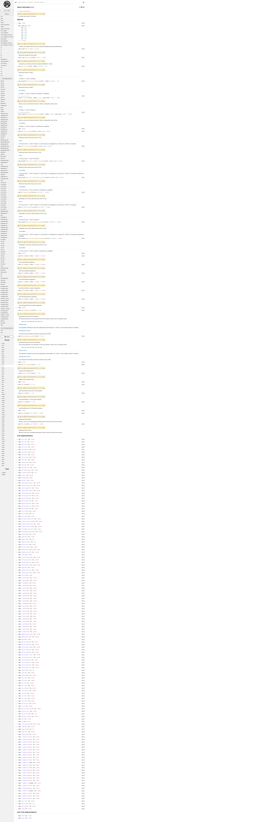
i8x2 (3, 384)
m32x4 (3, 412)
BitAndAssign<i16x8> (5, 150)
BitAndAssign (26, 529)
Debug (2, 109)
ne (1, 49)
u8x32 (3, 459)
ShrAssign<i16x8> (4, 221)
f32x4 (3, 347)
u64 (26, 454)
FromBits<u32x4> (4, 302)
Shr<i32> (2, 243)
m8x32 (3, 424)
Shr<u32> (3, 260)
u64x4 (3, 451)
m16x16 (3, 394)
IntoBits (3, 474)
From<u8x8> (3, 201)
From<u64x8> (4, 199)
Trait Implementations (7, 78)
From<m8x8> (3, 186)
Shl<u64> (3, 93)
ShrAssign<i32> (4, 233)
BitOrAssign (25, 524)
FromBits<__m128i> (5, 314)
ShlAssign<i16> (4, 123)
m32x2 (3, 410)
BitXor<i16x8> (4, 272)
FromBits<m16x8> (4, 306)
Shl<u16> (3, 91)
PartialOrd (25, 708)
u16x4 (3, 437)
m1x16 (3, 402)
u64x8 (3, 453)
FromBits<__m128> (5, 298)
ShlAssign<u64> (4, 125)
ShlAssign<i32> (4, 131)
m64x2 (3, 416)
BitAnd (24, 467)
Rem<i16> (3, 284)
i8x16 (3, 382)
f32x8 (3, 349)
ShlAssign (25, 483)
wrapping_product (5, 61)
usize (37, 48)
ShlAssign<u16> (4, 117)
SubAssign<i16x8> (4, 178)
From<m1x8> (3, 188)
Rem (23, 729)
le (1, 53)
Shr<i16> (2, 249)
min (1, 73)
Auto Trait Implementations (7, 328)
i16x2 (3, 359)
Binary (2, 107)
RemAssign (25, 549)
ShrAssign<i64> (4, 235)
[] (80, 7)
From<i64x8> (3, 194)
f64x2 (3, 351)
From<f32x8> (3, 209)
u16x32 (3, 435)
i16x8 (3, 366)
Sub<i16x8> (3, 239)
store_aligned (4, 30)
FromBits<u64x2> (4, 292)
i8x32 (3, 386)
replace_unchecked (5, 28)
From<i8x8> (3, 205)
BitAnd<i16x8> (4, 105)
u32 (26, 444)
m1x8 (3, 408)
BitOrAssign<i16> (4, 144)
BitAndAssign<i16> (5, 148)
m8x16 (3, 420)
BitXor (24, 711)
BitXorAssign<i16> (4, 140)
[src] (82, 7)
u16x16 (3, 431)
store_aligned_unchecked (6, 34)
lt (24, 273)
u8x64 (3, 463)
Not (1, 274)
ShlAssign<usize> (4, 113)
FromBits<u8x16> (4, 318)
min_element (4, 65)
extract (2, 22)
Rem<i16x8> (3, 282)
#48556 (43, 14)
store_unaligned (4, 32)
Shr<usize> (3, 264)
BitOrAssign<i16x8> (5, 146)
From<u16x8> (3, 192)
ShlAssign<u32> (4, 129)
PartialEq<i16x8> (4, 278)
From (23, 577)
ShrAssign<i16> (4, 237)
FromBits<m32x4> (4, 300)
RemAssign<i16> (4, 162)
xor (1, 71)
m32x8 (3, 414)
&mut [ (44, 131)
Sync (2, 332)
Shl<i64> (2, 97)
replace (2, 26)
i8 (25, 442)
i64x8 (3, 380)
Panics (20, 75)
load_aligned (3, 38)
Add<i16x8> (3, 152)
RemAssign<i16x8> (5, 160)
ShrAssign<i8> (4, 217)
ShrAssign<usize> (4, 229)
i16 (25, 27)
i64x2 (3, 376)
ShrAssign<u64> (4, 219)
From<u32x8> (4, 203)
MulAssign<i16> (4, 170)
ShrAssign (25, 642)
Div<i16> (2, 138)
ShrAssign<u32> (4, 223)
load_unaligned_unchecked (36, 238)
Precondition (22, 90)
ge (1, 57)
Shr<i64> (2, 262)
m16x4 (3, 398)
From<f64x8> (3, 184)
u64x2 (3, 449)
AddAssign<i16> (4, 213)
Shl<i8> (2, 83)
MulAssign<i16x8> (4, 172)
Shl (23, 439)
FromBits (4, 472)
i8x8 (3, 392)
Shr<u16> (3, 245)
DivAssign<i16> (4, 168)
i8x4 (3, 388)
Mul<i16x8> (3, 323)
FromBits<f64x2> (4, 312)
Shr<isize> (3, 253)
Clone (2, 266)
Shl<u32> (3, 85)
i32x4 (3, 372)
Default (2, 111)
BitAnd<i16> (3, 103)
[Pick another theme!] (16, 2)
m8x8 (3, 429)
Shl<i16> (2, 81)
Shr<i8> (2, 247)
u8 (25, 465)
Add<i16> (3, 154)
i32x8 (3, 374)
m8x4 (3, 427)
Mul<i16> (2, 321)
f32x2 (3, 345)
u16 (26, 452)
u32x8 (3, 447)
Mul (23, 801)
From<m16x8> (4, 207)
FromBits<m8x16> (4, 304)
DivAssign (25, 557)
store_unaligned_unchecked (7, 36)
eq (1, 47)
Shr (23, 677)
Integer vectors (23, 324)
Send (2, 330)
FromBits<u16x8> (4, 290)
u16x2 (3, 433)
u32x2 (3, 443)
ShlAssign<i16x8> (4, 119)
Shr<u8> (2, 255)
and (1, 67)
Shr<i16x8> (3, 251)
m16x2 (3, 396)
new (2, 16)
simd (8, 336)
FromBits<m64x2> (4, 316)
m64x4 (3, 418)
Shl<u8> (2, 101)
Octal (2, 180)
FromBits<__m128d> (5, 308)
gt (1, 55)
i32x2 (3, 370)
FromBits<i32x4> (4, 294)
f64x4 (3, 353)
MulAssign (25, 562)
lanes (2, 18)
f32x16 (3, 343)
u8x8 (3, 465)
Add (23, 534)
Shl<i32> (2, 87)
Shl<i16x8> (3, 99)
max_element (4, 63)
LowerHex (3, 280)
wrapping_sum (4, 59)
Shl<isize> (3, 95)
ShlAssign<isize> (4, 115)
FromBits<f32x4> (4, 286)
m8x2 (3, 422)
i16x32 (3, 361)
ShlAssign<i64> (4, 121)
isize (26, 457)
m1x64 (3, 406)
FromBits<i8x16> (4, 296)
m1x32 (3, 404)
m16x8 (3, 400)
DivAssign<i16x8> (4, 166)
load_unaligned (4, 40)
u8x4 (3, 461)
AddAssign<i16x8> (4, 211)
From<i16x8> (3, 190)
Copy (2, 164)
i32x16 (3, 368)
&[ (38, 192)
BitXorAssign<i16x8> (5, 142)
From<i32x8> (3, 182)
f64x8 (3, 355)
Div (23, 511)
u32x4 (3, 445)
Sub (23, 670)
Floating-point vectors (24, 330)
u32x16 (3, 441)
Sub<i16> (3, 241)
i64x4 (3, 378)
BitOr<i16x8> (3, 156)
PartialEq (25, 724)
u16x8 (3, 439)
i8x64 (3, 390)
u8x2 (3, 457)
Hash (2, 325)
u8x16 (3, 455)
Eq (1, 276)
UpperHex (3, 174)
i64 (26, 459)
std (5, 336)
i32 (26, 447)
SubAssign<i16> (4, 176)
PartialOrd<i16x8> (4, 268)
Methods (7, 14)
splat (2, 20)
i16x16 (3, 357)
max (2, 75)
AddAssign (25, 634)
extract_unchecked (5, 24)
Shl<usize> (3, 89)
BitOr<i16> (3, 158)
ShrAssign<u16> (4, 225)
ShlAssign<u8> (4, 133)
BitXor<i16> (3, 270)
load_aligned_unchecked (6, 42)
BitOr (23, 542)
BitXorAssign (26, 518)
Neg (1, 215)
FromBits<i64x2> (4, 310)
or (1, 69)
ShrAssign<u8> (4, 231)
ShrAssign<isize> (4, 227)
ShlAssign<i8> (4, 127)
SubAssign (25, 570)
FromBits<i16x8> (4, 288)
